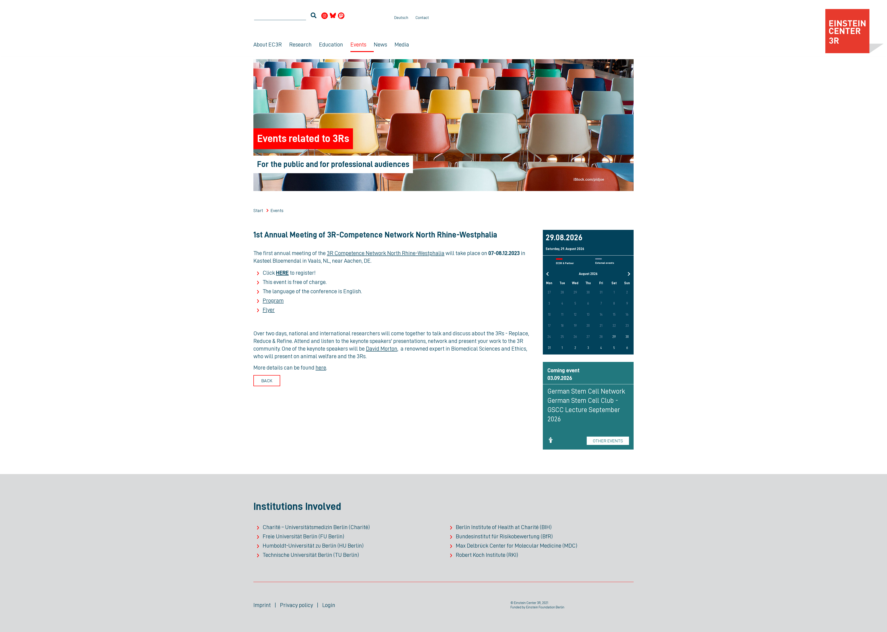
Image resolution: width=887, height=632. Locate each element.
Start (258, 210)
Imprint (262, 605)
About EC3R (267, 44)
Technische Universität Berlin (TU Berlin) (311, 555)
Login (328, 605)
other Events (608, 440)
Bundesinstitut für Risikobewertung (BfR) (504, 536)
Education (331, 44)
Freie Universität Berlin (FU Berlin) (303, 536)
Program (273, 300)
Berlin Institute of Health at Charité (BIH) (504, 527)
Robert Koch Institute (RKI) (487, 555)
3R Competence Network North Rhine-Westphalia (385, 253)
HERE (282, 273)
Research (300, 44)
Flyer (269, 310)
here (321, 367)
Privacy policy (296, 605)
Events (358, 44)
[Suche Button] (314, 16)
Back (266, 380)
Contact (422, 17)
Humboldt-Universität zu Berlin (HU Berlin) (313, 546)
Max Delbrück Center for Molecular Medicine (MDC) (516, 546)
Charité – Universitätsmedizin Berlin (305, 527)
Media (402, 44)
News (380, 44)
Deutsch (401, 17)
